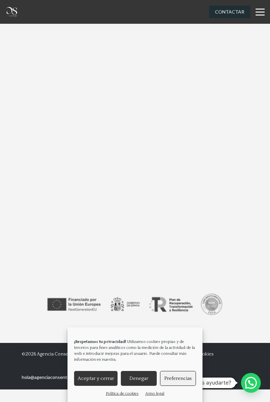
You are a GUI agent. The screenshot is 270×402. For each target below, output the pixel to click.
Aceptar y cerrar (96, 378)
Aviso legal (154, 393)
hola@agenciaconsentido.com (52, 377)
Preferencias (178, 378)
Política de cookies (122, 393)
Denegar (138, 378)
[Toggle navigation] (260, 12)
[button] (251, 383)
